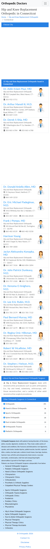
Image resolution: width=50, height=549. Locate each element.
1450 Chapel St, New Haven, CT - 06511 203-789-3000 (17, 241)
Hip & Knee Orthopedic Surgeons (18, 511)
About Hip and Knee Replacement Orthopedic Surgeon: (24, 378)
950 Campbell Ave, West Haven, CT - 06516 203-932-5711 (18, 94)
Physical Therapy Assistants (15, 525)
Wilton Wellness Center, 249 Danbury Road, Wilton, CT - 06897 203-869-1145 (19, 109)
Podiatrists (9, 498)
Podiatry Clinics (11, 501)
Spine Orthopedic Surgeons (15, 514)
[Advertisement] (25, 54)
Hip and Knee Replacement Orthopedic (23, 17)
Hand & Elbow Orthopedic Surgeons (19, 472)
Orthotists (9, 528)
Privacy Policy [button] (25, 547)
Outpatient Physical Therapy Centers (19, 485)
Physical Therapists (12, 520)
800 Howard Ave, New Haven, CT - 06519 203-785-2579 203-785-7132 (18, 307)
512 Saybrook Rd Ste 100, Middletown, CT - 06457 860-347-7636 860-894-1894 (19, 258)
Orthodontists (10, 480)
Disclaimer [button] (25, 542)
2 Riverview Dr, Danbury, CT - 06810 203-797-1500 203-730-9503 (18, 275)
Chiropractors (10, 474)
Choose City (8, 25)
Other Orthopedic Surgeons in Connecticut (19, 399)
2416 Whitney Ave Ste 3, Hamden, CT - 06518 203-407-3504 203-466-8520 (19, 209)
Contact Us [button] (25, 538)
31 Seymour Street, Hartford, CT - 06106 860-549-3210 (19, 192)
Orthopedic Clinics (12, 496)
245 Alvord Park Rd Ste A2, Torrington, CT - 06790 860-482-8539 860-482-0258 (19, 226)
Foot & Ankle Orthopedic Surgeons (18, 517)
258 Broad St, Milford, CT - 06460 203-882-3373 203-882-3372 (18, 368)
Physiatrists (9, 507)
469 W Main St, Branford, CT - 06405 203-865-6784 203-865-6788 (19, 291)
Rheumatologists (11, 504)
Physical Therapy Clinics (14, 522)
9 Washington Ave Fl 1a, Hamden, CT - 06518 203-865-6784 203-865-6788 (19, 125)
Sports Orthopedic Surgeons (16, 490)
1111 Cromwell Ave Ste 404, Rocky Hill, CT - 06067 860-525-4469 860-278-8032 (20, 353)
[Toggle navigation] (45, 3)
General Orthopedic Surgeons (16, 466)
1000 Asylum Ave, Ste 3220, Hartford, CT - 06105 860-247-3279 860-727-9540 (19, 322)
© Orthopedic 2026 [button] (25, 534)
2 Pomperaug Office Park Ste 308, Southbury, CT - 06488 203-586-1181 (20, 338)
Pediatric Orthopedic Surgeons (16, 469)
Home (3, 17)
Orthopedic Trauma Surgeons (16, 493)
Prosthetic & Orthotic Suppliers (17, 483)
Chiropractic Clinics (12, 477)
